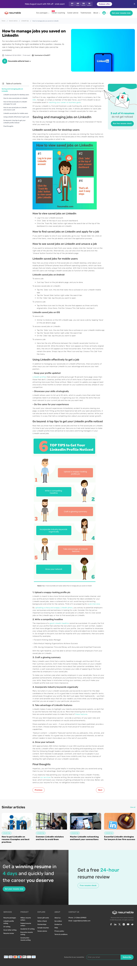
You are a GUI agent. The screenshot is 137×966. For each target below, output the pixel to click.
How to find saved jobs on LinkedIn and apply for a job (15, 103)
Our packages (41, 13)
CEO (34, 100)
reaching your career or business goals (65, 102)
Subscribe (127, 957)
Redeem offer (104, 4)
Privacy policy (59, 931)
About (95, 13)
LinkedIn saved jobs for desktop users (16, 95)
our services (45, 777)
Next (100, 790)
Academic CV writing (27, 929)
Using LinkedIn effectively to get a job (16, 117)
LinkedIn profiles (39, 377)
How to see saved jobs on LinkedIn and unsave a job (15, 109)
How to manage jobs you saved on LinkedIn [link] (45, 21)
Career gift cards (43, 918)
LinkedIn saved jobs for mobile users (15, 113)
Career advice (13, 21)
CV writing (6, 927)
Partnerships (41, 924)
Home (3, 21)
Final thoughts (8, 126)
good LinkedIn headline (59, 623)
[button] (68, 4)
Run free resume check (122, 123)
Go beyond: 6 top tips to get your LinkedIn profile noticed (14, 122)
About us (57, 918)
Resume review (8, 933)
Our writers (58, 921)
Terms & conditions (60, 934)
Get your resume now (121, 13)
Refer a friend (42, 921)
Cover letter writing (9, 930)
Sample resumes (43, 928)
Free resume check (88, 885)
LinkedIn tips (25, 21)
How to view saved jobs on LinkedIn (15, 98)
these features (81, 714)
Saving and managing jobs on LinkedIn (12, 90)
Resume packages (9, 918)
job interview (94, 604)
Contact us (58, 924)
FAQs (56, 928)
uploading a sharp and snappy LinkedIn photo (54, 608)
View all (132, 807)
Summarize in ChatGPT (42, 55)
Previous (38, 790)
